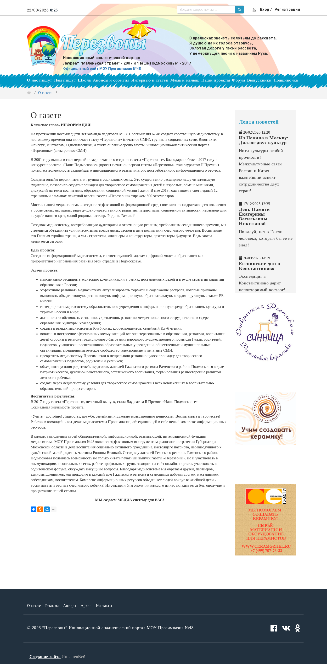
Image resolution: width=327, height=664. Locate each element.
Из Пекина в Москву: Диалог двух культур (264, 140)
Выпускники (259, 80)
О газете (34, 606)
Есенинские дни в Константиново (259, 266)
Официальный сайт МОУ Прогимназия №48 (102, 68)
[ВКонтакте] (33, 509)
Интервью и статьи (149, 80)
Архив (86, 606)
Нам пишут (65, 80)
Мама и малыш (184, 80)
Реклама (52, 606)
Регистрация (287, 9)
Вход (265, 9)
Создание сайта (45, 656)
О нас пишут (39, 80)
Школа (84, 80)
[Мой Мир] (47, 509)
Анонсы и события (111, 80)
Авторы (69, 606)
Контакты (104, 606)
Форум (238, 80)
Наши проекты (215, 80)
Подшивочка (286, 80)
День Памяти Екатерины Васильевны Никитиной (254, 216)
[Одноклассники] (40, 509)
